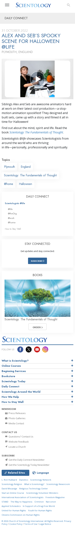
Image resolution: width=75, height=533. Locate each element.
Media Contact (16, 423)
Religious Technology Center (33, 488)
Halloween (25, 184)
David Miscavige (9, 488)
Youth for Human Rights (40, 510)
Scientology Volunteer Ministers (42, 493)
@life (10, 209)
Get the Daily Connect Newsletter (26, 459)
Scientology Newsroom (58, 484)
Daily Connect (10, 386)
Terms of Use (30, 524)
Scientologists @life (15, 203)
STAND (5, 501)
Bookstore (8, 376)
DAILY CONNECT (37, 196)
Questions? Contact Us (20, 436)
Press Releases (17, 413)
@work (11, 218)
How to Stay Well (13, 229)
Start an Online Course (13, 493)
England (26, 167)
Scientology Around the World (21, 392)
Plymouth (9, 167)
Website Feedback (18, 441)
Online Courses (11, 366)
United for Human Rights (14, 510)
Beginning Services (14, 371)
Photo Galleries (16, 418)
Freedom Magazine (55, 497)
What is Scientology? (15, 361)
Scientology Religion (12, 484)
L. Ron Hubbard (9, 479)
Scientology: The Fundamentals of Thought (36, 132)
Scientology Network (40, 479)
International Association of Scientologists (22, 497)
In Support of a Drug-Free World (39, 506)
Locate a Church (17, 446)
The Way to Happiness (21, 501)
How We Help (10, 397)
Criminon (39, 501)
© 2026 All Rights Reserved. (33, 521)
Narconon (51, 501)
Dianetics (23, 479)
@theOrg (12, 213)
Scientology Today (13, 381)
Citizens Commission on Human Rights (21, 514)
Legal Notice (45, 524)
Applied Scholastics (11, 506)
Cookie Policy (15, 524)
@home (8, 184)
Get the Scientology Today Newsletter (29, 464)
